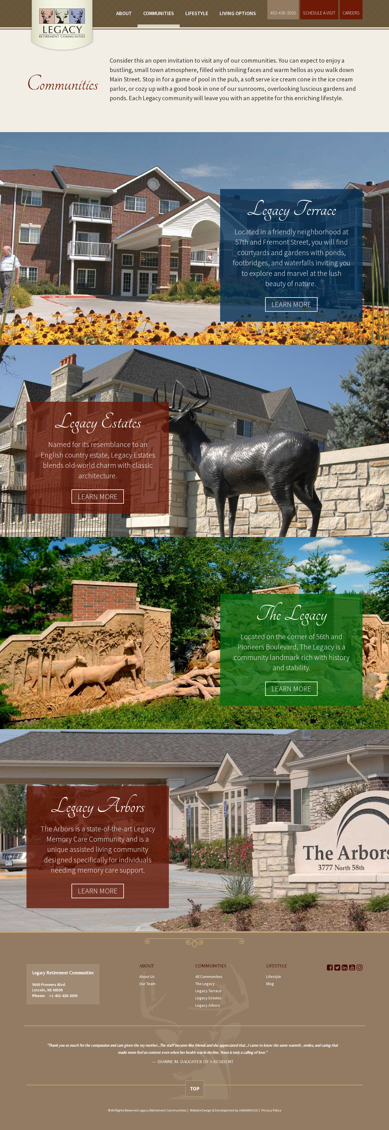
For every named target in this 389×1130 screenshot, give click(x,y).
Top (194, 1088)
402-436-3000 (283, 13)
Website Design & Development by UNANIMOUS (224, 1110)
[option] (192, 1057)
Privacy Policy (271, 1110)
